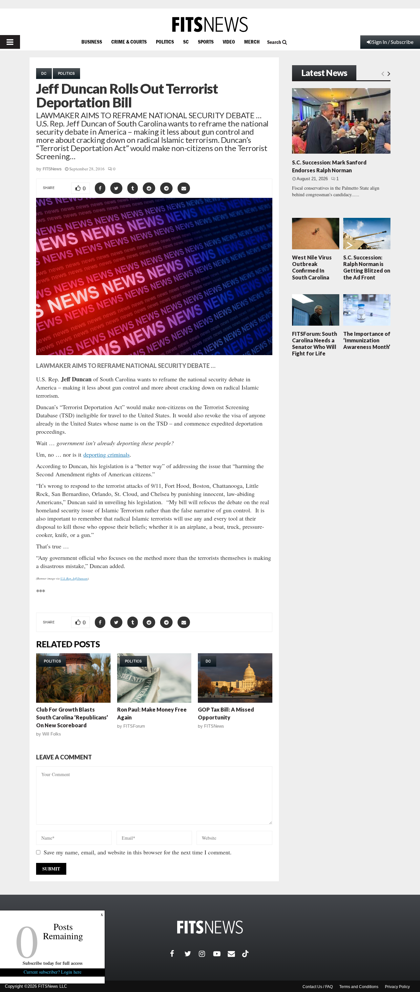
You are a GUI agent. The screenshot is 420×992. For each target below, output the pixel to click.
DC (44, 73)
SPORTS (206, 42)
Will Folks (51, 734)
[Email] (235, 953)
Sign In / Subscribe (392, 42)
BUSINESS (91, 42)
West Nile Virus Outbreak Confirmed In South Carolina (312, 267)
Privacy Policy (397, 986)
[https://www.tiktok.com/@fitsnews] (246, 953)
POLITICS (165, 42)
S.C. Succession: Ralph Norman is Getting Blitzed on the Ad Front (366, 267)
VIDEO (229, 42)
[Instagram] (206, 953)
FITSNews (52, 168)
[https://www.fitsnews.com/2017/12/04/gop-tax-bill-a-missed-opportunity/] (235, 678)
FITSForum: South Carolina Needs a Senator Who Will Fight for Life (314, 344)
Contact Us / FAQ (318, 986)
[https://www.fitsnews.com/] (210, 24)
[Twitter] (191, 953)
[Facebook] (177, 953)
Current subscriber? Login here (52, 972)
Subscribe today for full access (52, 963)
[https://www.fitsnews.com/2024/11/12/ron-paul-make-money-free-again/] (154, 678)
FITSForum (134, 726)
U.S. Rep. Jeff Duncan (74, 578)
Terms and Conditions (358, 986)
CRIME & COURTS (129, 42)
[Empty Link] (382, 73)
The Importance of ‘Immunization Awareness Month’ (366, 340)
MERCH (252, 42)
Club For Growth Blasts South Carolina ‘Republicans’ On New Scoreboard (72, 717)
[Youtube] (220, 953)
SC (186, 42)
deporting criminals (106, 454)
